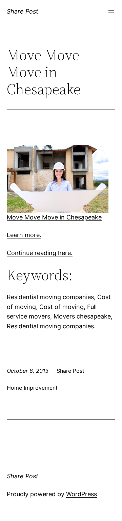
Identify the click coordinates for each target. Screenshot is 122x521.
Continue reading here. (40, 252)
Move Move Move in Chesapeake (54, 217)
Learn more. (24, 234)
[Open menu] (111, 11)
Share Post (22, 11)
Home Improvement (32, 387)
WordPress (81, 494)
